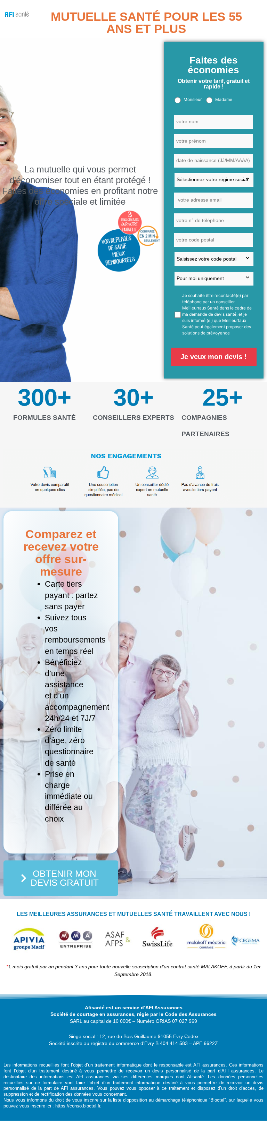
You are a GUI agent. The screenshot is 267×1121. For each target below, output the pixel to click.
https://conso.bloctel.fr (77, 1106)
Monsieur (193, 99)
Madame (223, 99)
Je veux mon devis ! (213, 356)
